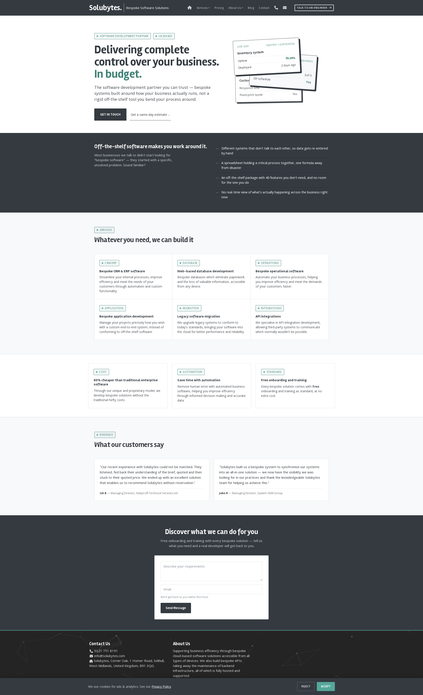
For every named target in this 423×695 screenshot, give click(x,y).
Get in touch (110, 114)
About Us (234, 8)
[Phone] (276, 7)
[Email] (284, 7)
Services (202, 8)
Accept (326, 686)
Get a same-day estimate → (150, 114)
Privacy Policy (161, 686)
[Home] (189, 7)
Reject (305, 686)
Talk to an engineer (312, 7)
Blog (251, 8)
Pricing (219, 8)
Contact (264, 8)
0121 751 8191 (106, 650)
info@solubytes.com (109, 656)
